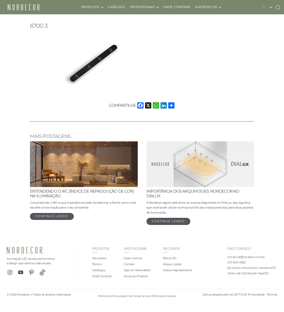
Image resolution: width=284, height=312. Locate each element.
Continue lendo (51, 216)
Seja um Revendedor (137, 270)
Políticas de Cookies (164, 295)
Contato (129, 264)
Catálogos (98, 270)
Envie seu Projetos (136, 276)
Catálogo (116, 7)
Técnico (97, 264)
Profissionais (142, 7)
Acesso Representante (177, 270)
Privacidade (256, 294)
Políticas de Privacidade (112, 295)
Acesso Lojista (172, 264)
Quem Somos (133, 258)
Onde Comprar (176, 7)
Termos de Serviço (139, 295)
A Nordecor (206, 7)
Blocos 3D (170, 258)
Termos (272, 294)
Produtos (90, 7)
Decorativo (99, 258)
